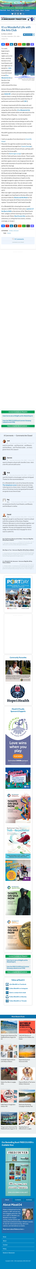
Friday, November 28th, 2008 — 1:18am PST (22, 502)
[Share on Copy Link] (28, 44)
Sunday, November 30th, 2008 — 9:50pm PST (22, 517)
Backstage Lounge (15, 154)
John (9, 68)
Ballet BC (8, 94)
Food (8, 10)
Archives (29, 1200)
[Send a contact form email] (24, 14)
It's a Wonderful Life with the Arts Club (16, 29)
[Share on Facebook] (3, 44)
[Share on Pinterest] (7, 44)
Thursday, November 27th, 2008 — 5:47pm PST (22, 443)
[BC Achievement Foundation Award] (18, 807)
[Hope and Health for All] (18, 694)
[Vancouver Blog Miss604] (18, 2)
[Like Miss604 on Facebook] (21, 14)
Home (4, 1237)
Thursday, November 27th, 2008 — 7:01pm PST (22, 460)
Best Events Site (19, 216)
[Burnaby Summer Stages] (18, 870)
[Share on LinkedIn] (11, 44)
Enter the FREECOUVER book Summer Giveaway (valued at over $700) (17, 421)
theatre (9, 233)
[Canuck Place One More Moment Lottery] (18, 739)
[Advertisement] (18, 329)
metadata (18, 229)
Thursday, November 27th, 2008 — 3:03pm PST (11, 38)
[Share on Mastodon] (32, 44)
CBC (25, 101)
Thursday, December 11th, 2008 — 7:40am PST (26, 541)
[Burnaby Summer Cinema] (18, 778)
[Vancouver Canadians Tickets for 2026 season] (18, 19)
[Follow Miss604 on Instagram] (15, 14)
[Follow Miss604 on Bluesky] (13, 14)
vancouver (16, 230)
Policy (4, 1248)
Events (17, 10)
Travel (12, 10)
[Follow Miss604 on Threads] (18, 14)
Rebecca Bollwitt (7, 34)
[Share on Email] (15, 44)
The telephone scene (9, 485)
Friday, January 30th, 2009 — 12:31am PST (27, 551)
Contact (27, 10)
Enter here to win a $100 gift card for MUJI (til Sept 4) (18, 416)
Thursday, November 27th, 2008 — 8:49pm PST (22, 475)
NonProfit (3, 10)
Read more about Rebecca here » (13, 1229)
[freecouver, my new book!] (18, 1195)
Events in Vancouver (9, 1252)
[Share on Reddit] (20, 44)
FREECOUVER (19, 8)
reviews (11, 230)
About (22, 10)
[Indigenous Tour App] (18, 671)
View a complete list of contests (17, 426)
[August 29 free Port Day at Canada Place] (18, 594)
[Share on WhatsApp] (24, 44)
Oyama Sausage (26, 146)
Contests (18, 1200)
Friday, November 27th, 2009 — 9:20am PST (27, 564)
